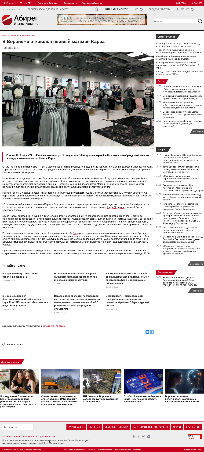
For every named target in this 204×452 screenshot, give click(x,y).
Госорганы (137, 449)
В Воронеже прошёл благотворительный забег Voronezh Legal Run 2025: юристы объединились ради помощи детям (25, 301)
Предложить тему (159, 9)
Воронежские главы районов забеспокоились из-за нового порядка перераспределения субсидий (182, 105)
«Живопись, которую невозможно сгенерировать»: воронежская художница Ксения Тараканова (180, 206)
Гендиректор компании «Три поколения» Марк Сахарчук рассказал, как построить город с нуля (183, 188)
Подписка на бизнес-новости (74, 449)
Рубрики (8, 3)
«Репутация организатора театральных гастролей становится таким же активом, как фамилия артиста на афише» (181, 250)
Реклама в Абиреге (47, 3)
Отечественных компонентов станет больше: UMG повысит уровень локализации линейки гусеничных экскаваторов (59, 400)
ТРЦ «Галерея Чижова (88, 250)
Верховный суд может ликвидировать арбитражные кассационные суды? (182, 97)
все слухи (198, 131)
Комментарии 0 (15, 344)
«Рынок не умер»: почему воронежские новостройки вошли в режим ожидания (181, 178)
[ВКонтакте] (147, 332)
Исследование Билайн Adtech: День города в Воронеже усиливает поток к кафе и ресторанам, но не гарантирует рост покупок (18, 401)
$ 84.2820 (180, 3)
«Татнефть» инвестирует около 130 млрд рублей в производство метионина (178, 44)
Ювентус (54, 221)
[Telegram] (152, 332)
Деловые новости (10, 362)
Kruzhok (88, 192)
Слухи (160, 81)
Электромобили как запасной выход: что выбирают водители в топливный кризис (182, 197)
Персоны (118, 449)
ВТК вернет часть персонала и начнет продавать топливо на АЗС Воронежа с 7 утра (177, 65)
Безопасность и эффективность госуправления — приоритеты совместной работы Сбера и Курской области (127, 301)
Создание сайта (188, 449)
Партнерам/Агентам (91, 3)
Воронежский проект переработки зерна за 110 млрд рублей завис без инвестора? (182, 114)
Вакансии (91, 449)
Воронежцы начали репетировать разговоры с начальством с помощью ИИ (182, 399)
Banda (76, 233)
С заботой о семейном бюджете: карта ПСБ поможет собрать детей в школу (143, 399)
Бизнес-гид (193, 427)
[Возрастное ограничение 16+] (96, 9)
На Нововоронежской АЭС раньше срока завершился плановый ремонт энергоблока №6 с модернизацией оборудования (127, 278)
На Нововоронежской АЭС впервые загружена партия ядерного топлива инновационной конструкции (75, 276)
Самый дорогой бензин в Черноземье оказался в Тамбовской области (176, 57)
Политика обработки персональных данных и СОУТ (29, 436)
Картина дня (76, 427)
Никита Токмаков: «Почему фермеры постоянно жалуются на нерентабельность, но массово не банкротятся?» (182, 159)
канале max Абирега (54, 326)
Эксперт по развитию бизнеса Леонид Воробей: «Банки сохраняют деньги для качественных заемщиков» (183, 239)
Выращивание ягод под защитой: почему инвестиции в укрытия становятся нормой (180, 230)
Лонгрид (161, 149)
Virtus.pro (138, 192)
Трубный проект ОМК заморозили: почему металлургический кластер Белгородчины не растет (181, 169)
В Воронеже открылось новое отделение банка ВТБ (20, 275)
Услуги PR (25, 3)
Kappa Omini (109, 221)
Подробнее (197, 290)
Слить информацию (105, 449)
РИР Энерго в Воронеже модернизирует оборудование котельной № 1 (100, 399)
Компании (127, 449)
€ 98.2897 (197, 3)
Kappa (5, 169)
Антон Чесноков (115, 207)
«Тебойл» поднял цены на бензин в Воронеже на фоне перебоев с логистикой (178, 51)
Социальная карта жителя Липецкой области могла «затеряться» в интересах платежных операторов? (182, 89)
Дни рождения (164, 272)
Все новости (10, 427)
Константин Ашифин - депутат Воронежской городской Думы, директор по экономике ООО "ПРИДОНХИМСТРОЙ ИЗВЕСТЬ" (180, 281)
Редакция (69, 3)
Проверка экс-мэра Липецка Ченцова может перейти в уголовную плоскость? (182, 123)
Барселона (70, 221)
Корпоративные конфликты (150, 427)
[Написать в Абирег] (141, 9)
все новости (196, 264)
